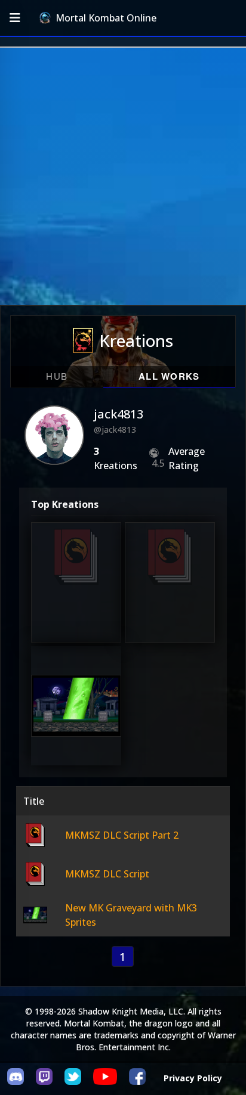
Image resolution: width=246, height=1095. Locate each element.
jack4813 (118, 414)
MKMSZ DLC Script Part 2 (75, 596)
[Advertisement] (123, 176)
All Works (169, 376)
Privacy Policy (193, 1078)
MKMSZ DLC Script (172, 596)
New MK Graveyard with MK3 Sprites (76, 713)
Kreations (136, 340)
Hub (56, 376)
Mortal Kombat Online (106, 17)
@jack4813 (115, 429)
